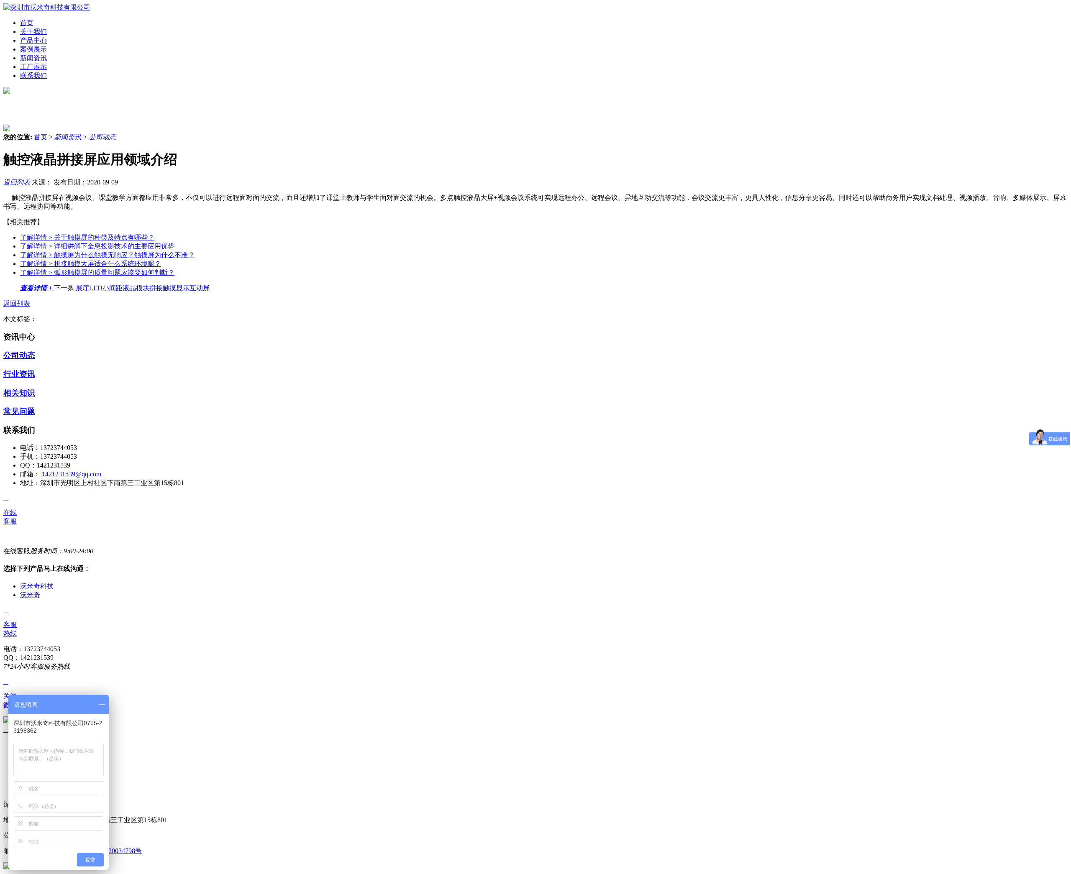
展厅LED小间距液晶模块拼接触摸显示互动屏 (143, 287)
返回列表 (17, 182)
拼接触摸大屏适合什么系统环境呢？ (90, 263)
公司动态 (102, 137)
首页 (26, 22)
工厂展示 (33, 66)
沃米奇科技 (37, 586)
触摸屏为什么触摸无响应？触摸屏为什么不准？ (107, 254)
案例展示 (33, 49)
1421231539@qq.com (71, 474)
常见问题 (19, 411)
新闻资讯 (33, 57)
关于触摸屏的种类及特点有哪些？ (87, 237)
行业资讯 (19, 374)
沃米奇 (30, 594)
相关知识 (19, 392)
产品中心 (33, 40)
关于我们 (33, 31)
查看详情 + (37, 287)
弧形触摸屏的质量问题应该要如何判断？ (97, 272)
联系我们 (33, 75)
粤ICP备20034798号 (113, 850)
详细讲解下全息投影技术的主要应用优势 (97, 246)
